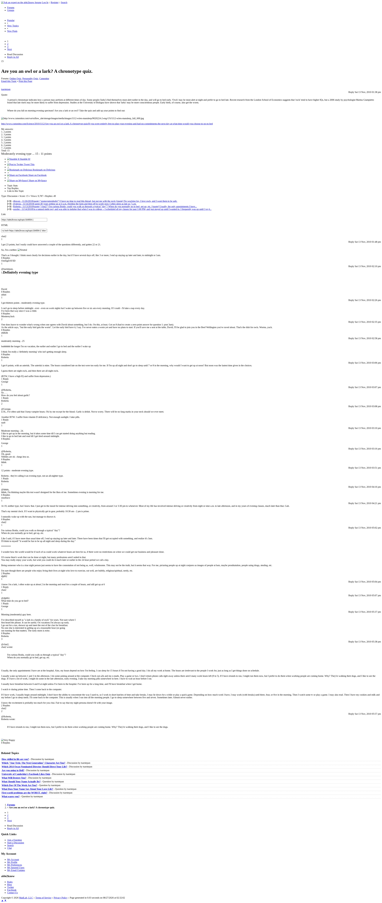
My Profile (12, 862)
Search (64, 2)
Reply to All (13, 57)
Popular (10, 20)
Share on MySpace (37, 180)
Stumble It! (24, 159)
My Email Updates (16, 870)
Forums (10, 7)
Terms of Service (43, 897)
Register (54, 2)
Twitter (10, 887)
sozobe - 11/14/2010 (112, 209)
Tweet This (28, 164)
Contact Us (12, 892)
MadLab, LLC (26, 897)
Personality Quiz (30, 78)
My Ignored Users (15, 867)
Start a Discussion (15, 842)
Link (3, 214)
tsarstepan (5, 89)
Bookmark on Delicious (43, 170)
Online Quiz (15, 78)
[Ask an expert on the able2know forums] (21, 2)
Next (9, 49)
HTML (4, 225)
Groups (10, 10)
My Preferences (14, 865)
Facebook (11, 890)
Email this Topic (9, 81)
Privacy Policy (60, 897)
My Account (13, 859)
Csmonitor (44, 78)
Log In (45, 2)
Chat (9, 848)
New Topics (13, 25)
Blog (9, 884)
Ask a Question (14, 840)
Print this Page (25, 81)
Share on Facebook (37, 175)
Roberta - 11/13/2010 (105, 206)
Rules (10, 882)
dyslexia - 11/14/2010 (74, 204)
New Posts (12, 31)
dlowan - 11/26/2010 (95, 201)
